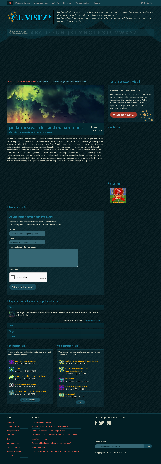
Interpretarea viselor (27, 81)
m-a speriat (70, 394)
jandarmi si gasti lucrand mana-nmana (81, 361)
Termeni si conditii (14, 451)
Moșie (12, 331)
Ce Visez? (11, 81)
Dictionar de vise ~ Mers (93, 320)
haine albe (69, 379)
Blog (8, 439)
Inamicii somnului (38, 447)
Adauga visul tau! (124, 114)
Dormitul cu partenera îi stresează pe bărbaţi (48, 431)
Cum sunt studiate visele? (41, 422)
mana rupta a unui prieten (26, 384)
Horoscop (67, 3)
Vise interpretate (30, 400)
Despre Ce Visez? (13, 447)
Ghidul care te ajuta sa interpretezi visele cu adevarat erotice (54, 435)
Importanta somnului (39, 439)
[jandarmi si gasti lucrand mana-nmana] (55, 104)
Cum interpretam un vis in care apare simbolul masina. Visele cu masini (58, 451)
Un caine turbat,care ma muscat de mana (32, 391)
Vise (80, 402)
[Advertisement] (80, 57)
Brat (11, 325)
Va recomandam (82, 3)
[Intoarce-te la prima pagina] (29, 16)
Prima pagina (11, 422)
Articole (55, 3)
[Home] (10, 3)
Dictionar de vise (22, 3)
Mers (11, 307)
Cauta (147, 446)
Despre (96, 3)
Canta (12, 336)
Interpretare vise (41, 3)
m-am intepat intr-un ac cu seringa (30, 376)
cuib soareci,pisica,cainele (25, 361)
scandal (18, 368)
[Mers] (12, 315)
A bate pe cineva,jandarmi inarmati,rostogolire (76, 369)
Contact (10, 455)
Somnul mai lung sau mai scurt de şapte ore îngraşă (50, 426)
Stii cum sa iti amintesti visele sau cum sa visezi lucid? (51, 443)
